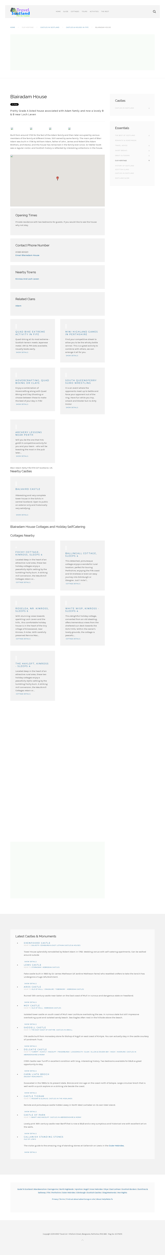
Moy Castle (32, 1005)
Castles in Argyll (64, 1030)
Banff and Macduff (40, 1117)
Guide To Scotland (24, 1189)
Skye (106, 1189)
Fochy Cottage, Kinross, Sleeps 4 (29, 553)
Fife (48, 1192)
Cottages (75, 11)
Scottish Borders (129, 1189)
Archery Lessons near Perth (28, 433)
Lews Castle (33, 965)
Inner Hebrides (96, 1189)
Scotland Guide (122, 178)
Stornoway (36, 967)
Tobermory (60, 989)
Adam (18, 305)
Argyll (86, 1189)
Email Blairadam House (27, 255)
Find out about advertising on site (80, 1199)
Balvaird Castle (27, 489)
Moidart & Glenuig (39, 1098)
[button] (58, 178)
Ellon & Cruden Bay (100, 1052)
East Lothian (115, 1189)
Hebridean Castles (51, 967)
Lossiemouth (77, 1052)
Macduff (52, 1052)
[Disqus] (57, 733)
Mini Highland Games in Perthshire (81, 333)
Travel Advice (121, 145)
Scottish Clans (122, 169)
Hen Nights (122, 1192)
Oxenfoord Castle (37, 943)
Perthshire (56, 1192)
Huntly (43, 1052)
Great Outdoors (122, 155)
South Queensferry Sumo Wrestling (81, 381)
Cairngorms (53, 1189)
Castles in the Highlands (60, 1098)
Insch (112, 1052)
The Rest (105, 11)
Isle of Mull (37, 989)
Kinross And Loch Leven (27, 279)
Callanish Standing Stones (44, 1137)
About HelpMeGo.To (104, 1199)
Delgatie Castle (35, 1049)
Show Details (22, 352)
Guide (65, 11)
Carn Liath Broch (37, 1074)
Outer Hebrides (116, 1145)
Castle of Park (35, 1115)
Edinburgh (81, 1192)
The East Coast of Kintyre (43, 1030)
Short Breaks (121, 150)
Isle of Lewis (30, 1139)
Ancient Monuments (33, 1077)
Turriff (35, 1052)
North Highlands (66, 1189)
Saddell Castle (35, 1027)
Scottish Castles (94, 1192)
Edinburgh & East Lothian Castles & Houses (60, 945)
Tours (84, 11)
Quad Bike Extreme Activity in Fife (30, 333)
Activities (94, 11)
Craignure (49, 989)
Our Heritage (121, 160)
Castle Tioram (34, 1096)
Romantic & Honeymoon (125, 140)
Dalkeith (35, 945)
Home (58, 11)
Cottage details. (23, 582)
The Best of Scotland (125, 135)
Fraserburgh (64, 1052)
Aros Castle (32, 987)
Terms (62, 1199)
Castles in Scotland (49, 27)
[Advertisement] (82, 52)
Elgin (86, 1052)
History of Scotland (124, 166)
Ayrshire (78, 1189)
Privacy (55, 1199)
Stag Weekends (109, 1192)
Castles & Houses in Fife (77, 27)
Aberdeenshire (40, 1189)
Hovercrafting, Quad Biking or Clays (32, 381)
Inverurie (121, 1052)
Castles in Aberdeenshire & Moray (65, 1117)
